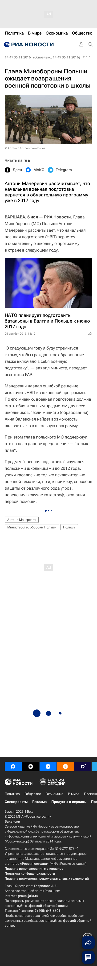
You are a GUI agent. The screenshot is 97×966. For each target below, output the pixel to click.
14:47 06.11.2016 (18, 57)
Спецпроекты (16, 802)
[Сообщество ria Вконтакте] (48, 766)
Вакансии (12, 821)
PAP (28, 374)
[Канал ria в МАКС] (13, 766)
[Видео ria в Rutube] (82, 766)
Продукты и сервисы (68, 802)
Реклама (39, 802)
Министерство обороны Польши (32, 527)
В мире (73, 794)
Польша (69, 527)
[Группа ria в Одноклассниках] (65, 766)
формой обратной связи (48, 906)
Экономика (54, 794)
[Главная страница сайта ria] (28, 44)
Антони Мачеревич (21, 520)
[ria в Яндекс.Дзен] (30, 766)
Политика (12, 794)
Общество (32, 794)
